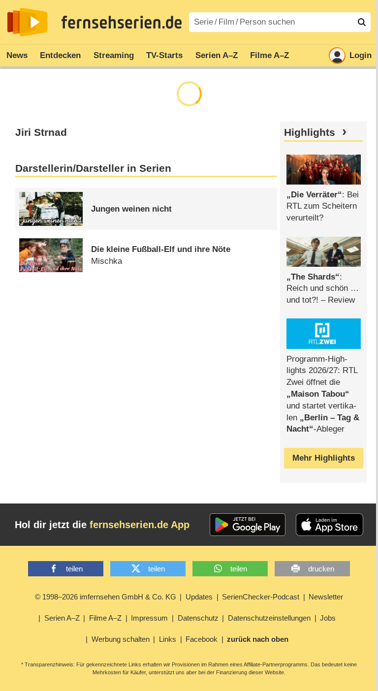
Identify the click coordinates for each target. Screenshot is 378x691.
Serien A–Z (216, 55)
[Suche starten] (362, 22)
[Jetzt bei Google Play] (248, 524)
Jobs (328, 618)
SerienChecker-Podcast (260, 597)
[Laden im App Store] (330, 524)
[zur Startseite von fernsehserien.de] (27, 22)
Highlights (309, 132)
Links (167, 639)
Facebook (202, 639)
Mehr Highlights (323, 458)
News (17, 55)
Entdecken (60, 55)
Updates (199, 597)
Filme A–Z (269, 55)
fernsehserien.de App (139, 524)
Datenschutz (198, 618)
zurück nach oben (257, 639)
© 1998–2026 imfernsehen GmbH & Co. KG (105, 597)
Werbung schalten (121, 639)
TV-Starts (164, 55)
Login (360, 55)
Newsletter (326, 597)
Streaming (114, 55)
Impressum (149, 618)
